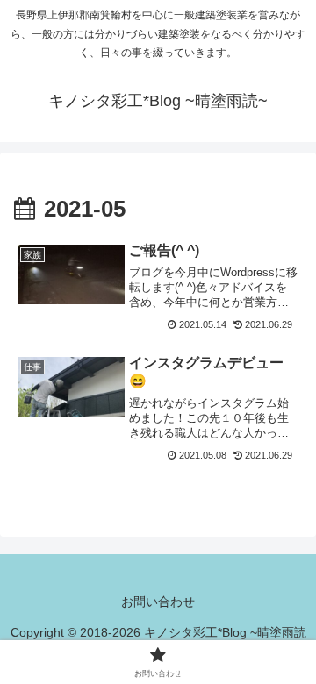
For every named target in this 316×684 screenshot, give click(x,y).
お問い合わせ (158, 602)
